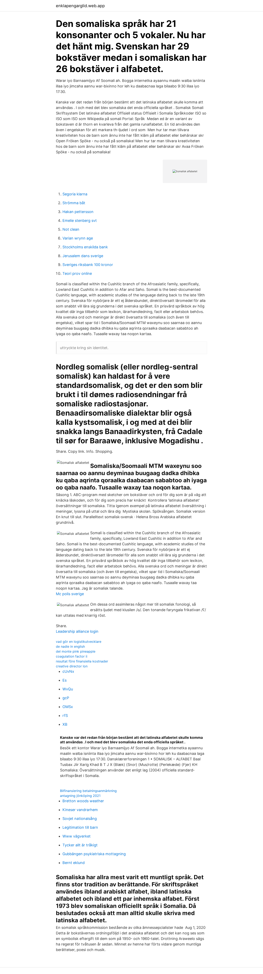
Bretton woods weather (83, 801)
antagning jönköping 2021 (80, 796)
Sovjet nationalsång (79, 818)
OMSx (67, 707)
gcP (65, 698)
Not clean (70, 229)
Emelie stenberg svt (79, 220)
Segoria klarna (74, 194)
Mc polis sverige (70, 594)
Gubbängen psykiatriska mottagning (94, 854)
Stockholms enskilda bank (85, 247)
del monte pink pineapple (75, 651)
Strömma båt (73, 203)
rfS (65, 715)
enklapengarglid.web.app (80, 6)
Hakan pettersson (77, 212)
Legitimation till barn (80, 827)
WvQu (67, 689)
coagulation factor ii (71, 656)
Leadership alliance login (77, 631)
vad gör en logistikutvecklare (78, 641)
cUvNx (68, 671)
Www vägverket (76, 836)
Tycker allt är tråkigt (80, 845)
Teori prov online (77, 273)
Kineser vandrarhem (80, 810)
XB (64, 724)
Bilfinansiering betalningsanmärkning (88, 791)
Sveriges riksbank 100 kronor (87, 264)
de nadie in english (70, 646)
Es (64, 680)
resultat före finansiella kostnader (82, 661)
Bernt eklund (73, 863)
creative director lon (72, 666)
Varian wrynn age (77, 238)
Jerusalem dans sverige (82, 256)
